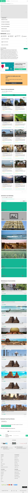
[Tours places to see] (3, 1)
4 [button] (13, 443)
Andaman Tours (17, 465)
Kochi (1, 478)
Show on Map (20, 69)
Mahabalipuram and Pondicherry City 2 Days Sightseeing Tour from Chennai (12, 312)
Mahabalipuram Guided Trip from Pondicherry (8, 411)
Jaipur (2, 476)
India (2, 3)
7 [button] (16, 443)
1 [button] (10, 443)
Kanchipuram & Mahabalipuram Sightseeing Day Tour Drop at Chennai (11, 400)
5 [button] (14, 443)
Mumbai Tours (17, 459)
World (1, 3)
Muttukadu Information (4, 19)
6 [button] (15, 443)
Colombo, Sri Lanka (3, 470)
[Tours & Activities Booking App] (14, 487)
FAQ (1, 462)
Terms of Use (21, 490)
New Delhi (2, 472)
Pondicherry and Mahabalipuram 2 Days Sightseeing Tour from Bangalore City (12, 356)
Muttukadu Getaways (4, 28)
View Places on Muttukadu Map (5, 24)
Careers (2, 465)
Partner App (16, 478)
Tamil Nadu (5, 3)
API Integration (17, 475)
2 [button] (11, 443)
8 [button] (17, 443)
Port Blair (2, 481)
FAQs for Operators (17, 476)
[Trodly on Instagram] (14, 490)
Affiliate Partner (17, 472)
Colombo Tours (17, 456)
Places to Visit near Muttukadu (5, 26)
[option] (14, 11)
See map (8, 107)
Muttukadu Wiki (24, 36)
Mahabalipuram (8, 3)
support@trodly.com (6, 448)
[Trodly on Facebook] (12, 490)
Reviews (2, 459)
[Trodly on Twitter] (16, 490)
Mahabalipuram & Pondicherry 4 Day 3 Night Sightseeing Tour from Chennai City (12, 323)
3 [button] (12, 443)
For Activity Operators (18, 470)
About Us (2, 456)
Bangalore (2, 473)
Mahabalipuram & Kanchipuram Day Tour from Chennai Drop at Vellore (11, 378)
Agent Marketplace (17, 473)
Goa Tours (16, 462)
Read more (3, 110)
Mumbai (2, 475)
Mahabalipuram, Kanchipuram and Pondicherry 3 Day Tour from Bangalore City (12, 367)
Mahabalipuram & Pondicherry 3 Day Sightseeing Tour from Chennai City (11, 389)
